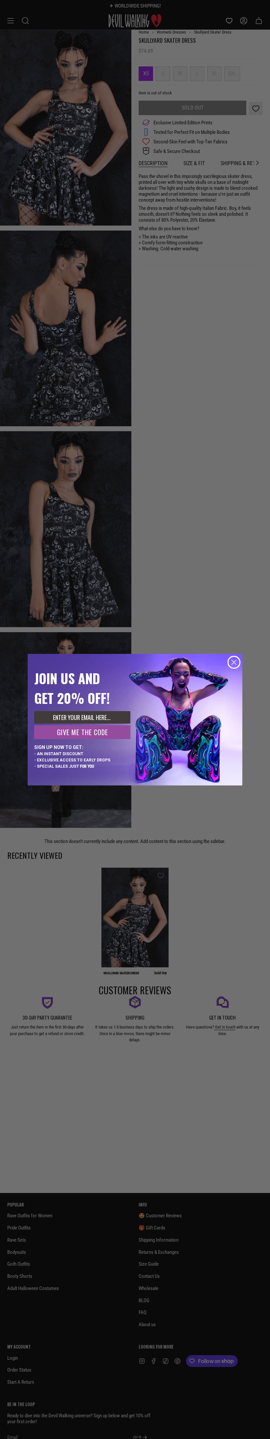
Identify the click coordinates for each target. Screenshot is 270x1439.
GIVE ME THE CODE (82, 732)
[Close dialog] (234, 662)
